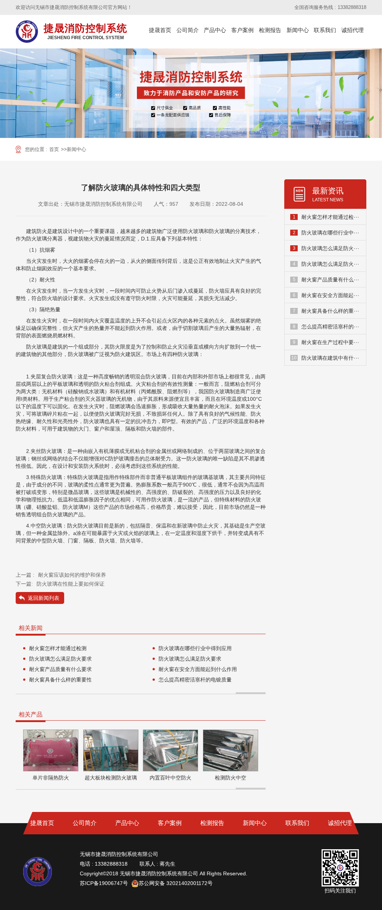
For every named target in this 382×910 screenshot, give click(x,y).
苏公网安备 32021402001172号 (176, 883)
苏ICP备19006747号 (104, 883)
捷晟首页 (160, 30)
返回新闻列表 (43, 598)
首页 (54, 149)
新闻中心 (297, 30)
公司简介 (187, 30)
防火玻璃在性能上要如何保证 (70, 584)
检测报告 (270, 30)
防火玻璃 (193, 231)
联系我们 (325, 30)
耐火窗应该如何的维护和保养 (72, 575)
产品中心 (215, 30)
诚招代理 (352, 30)
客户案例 (242, 30)
